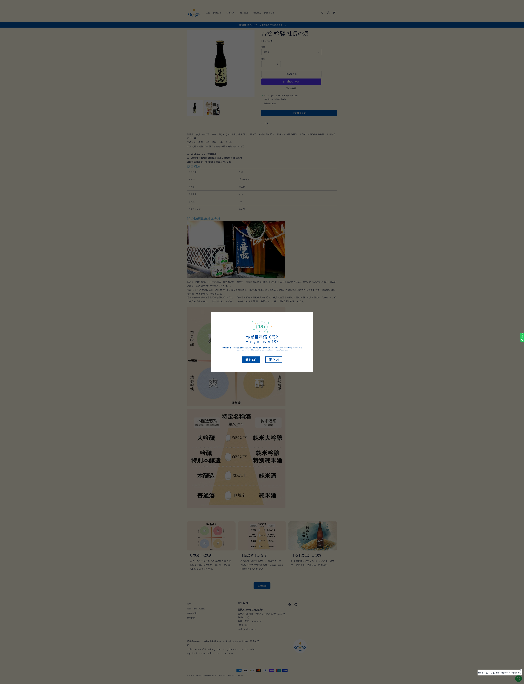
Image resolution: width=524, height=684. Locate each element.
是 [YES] (250, 359)
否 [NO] (274, 359)
